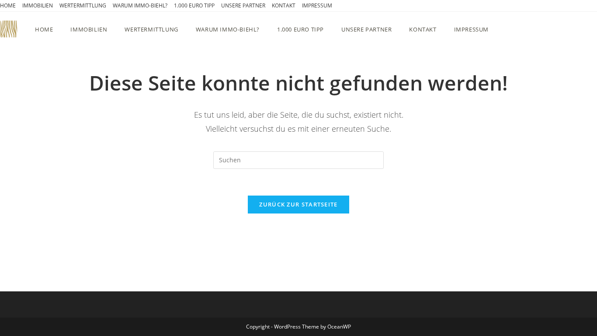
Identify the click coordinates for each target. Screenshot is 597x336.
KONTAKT (283, 5)
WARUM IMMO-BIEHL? (140, 5)
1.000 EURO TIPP (194, 5)
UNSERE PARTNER (243, 5)
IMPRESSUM (317, 5)
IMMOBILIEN (37, 5)
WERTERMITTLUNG (82, 5)
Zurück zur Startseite (298, 204)
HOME (8, 5)
